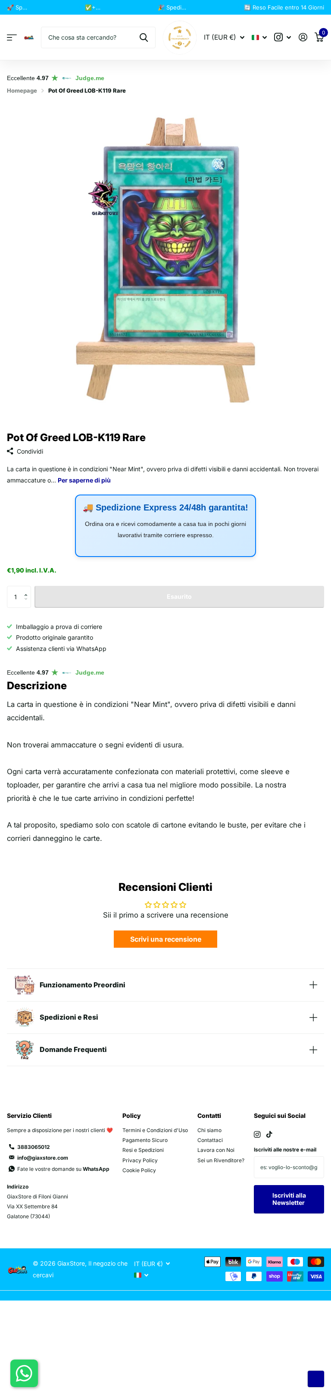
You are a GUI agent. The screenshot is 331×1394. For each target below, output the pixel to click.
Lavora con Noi (215, 1150)
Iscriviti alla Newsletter (289, 1199)
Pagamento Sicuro (145, 1140)
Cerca (144, 37)
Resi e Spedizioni (143, 1150)
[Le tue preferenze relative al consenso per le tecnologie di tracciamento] (316, 1379)
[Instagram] (257, 1134)
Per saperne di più (56, 7)
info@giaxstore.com (42, 1157)
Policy (131, 1115)
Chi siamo (209, 1130)
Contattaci (210, 1140)
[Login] (302, 37)
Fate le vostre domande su (63, 1169)
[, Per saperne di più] (282, 37)
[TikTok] (269, 1134)
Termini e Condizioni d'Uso (155, 1130)
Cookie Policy (139, 1170)
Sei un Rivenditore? (220, 1160)
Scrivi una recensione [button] (165, 939)
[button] (27, 589)
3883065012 (33, 1147)
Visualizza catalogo (12, 37)
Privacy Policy (140, 1160)
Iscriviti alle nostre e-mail (285, 1149)
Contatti (209, 1115)
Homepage (22, 90)
